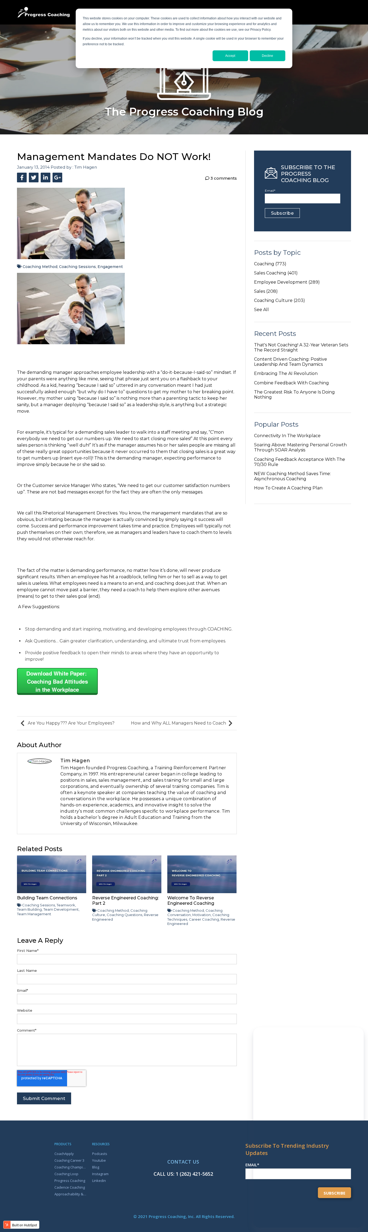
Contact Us (183, 1161)
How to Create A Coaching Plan (288, 487)
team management (34, 914)
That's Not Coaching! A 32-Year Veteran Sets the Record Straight (301, 347)
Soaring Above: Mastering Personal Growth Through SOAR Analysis (300, 447)
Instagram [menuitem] (100, 1173)
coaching (270, 263)
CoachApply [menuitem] (64, 1153)
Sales (266, 291)
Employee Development (287, 282)
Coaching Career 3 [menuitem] (69, 1160)
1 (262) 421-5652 (194, 1174)
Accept (230, 56)
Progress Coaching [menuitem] (69, 1180)
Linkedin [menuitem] (99, 1180)
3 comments (223, 178)
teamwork (66, 905)
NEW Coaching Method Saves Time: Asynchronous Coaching (292, 476)
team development (61, 909)
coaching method (40, 266)
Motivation (201, 915)
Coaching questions (124, 915)
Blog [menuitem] (95, 1167)
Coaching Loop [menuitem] (66, 1173)
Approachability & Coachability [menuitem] (70, 1194)
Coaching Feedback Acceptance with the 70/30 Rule (299, 462)
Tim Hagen (85, 167)
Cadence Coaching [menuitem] (69, 1187)
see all (261, 309)
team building (29, 909)
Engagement (110, 266)
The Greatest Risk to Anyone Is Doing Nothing (294, 394)
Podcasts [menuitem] (99, 1153)
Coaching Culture (279, 300)
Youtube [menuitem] (99, 1160)
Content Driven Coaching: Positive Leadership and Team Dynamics (290, 362)
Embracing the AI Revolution (286, 373)
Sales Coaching (276, 273)
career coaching (204, 919)
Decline (267, 56)
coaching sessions (77, 266)
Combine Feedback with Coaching (291, 382)
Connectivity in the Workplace (287, 435)
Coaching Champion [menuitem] (70, 1167)
